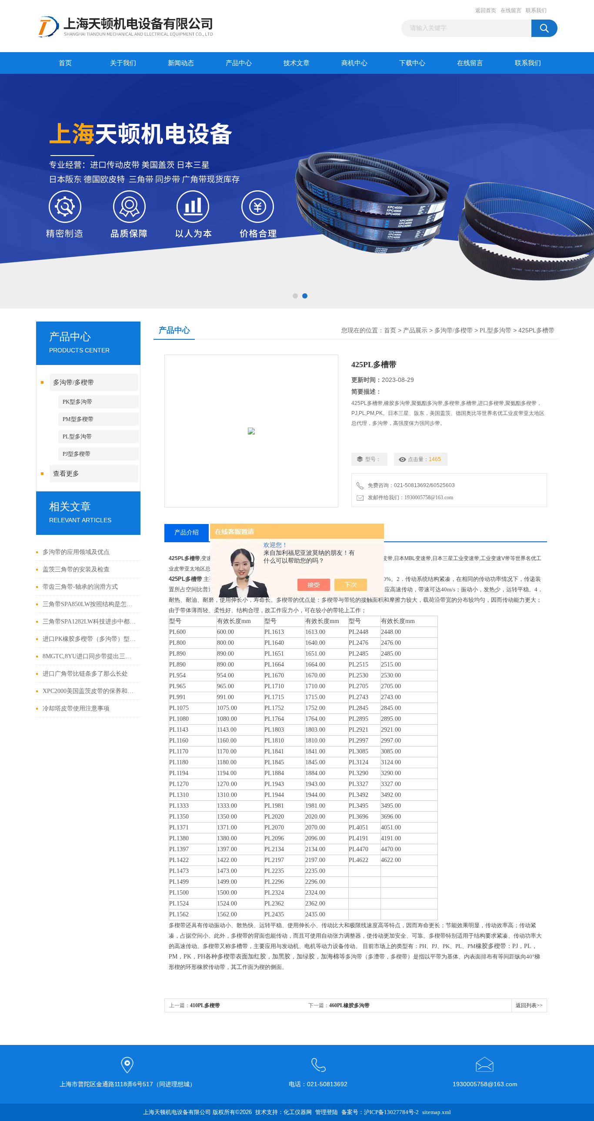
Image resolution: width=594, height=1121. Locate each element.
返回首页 (485, 10)
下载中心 (412, 63)
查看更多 (66, 473)
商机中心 (354, 63)
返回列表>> (529, 1005)
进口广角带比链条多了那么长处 (85, 673)
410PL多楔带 (205, 1005)
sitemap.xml (436, 1112)
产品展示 (415, 330)
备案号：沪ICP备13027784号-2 (380, 1112)
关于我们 (123, 63)
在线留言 (511, 10)
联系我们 (536, 10)
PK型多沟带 (77, 401)
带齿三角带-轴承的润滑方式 (80, 587)
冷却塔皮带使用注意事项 (76, 708)
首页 (65, 63)
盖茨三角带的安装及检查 (76, 569)
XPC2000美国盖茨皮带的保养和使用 (89, 691)
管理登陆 (326, 1112)
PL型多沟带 (77, 436)
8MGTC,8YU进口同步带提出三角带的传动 (89, 656)
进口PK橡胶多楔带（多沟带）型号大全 (89, 639)
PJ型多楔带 (76, 454)
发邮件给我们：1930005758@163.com (409, 497)
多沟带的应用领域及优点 (76, 552)
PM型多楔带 (78, 419)
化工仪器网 (298, 1112)
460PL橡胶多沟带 (349, 1005)
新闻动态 (181, 63)
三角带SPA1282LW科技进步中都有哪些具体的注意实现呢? (89, 621)
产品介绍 (186, 532)
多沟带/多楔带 (73, 382)
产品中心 (239, 63)
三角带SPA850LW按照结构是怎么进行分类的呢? (89, 604)
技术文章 (297, 63)
